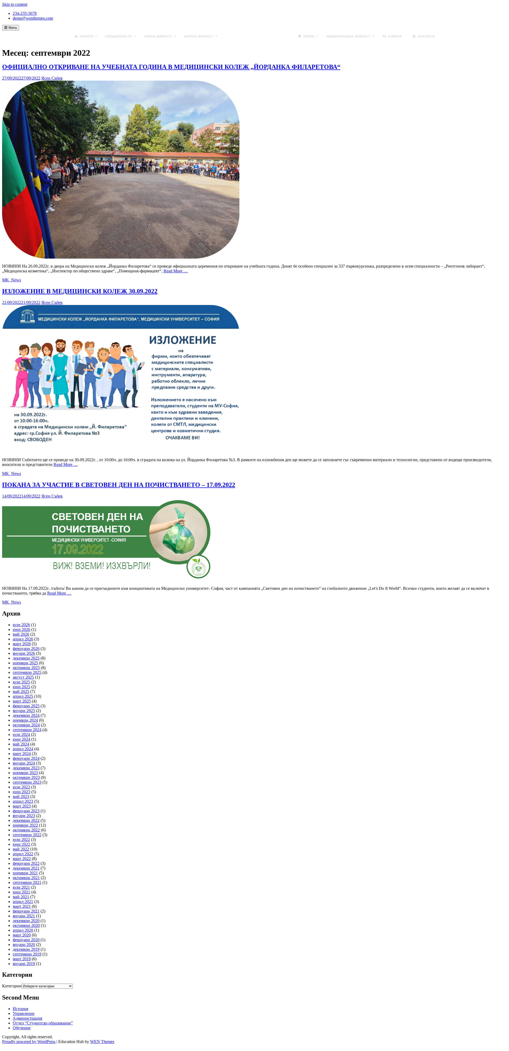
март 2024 (22, 753)
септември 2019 (27, 954)
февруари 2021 (26, 911)
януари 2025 (24, 710)
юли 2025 (21, 682)
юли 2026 (21, 624)
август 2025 (23, 677)
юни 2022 (21, 844)
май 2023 (21, 796)
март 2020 (22, 935)
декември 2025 (26, 658)
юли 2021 (21, 887)
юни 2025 (21, 686)
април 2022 (23, 854)
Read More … (176, 271)
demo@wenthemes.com (33, 18)
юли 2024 (21, 734)
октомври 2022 (26, 830)
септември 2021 (27, 882)
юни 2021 (21, 892)
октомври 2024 (26, 725)
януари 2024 (24, 763)
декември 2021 (26, 868)
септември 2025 (27, 672)
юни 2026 (21, 629)
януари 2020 (24, 944)
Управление (23, 1013)
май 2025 (21, 691)
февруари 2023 (26, 811)
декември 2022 (26, 820)
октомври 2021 (26, 877)
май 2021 (21, 897)
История (20, 1008)
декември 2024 (26, 715)
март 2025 (22, 701)
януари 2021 (24, 916)
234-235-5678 (25, 13)
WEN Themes (102, 1041)
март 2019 (22, 959)
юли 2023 (21, 787)
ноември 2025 (25, 663)
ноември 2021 (25, 873)
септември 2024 (27, 729)
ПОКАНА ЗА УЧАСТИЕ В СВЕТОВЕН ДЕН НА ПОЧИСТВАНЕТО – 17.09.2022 (118, 484)
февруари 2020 (26, 939)
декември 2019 (26, 949)
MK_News (11, 280)
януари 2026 (24, 653)
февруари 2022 (26, 863)
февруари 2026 (26, 648)
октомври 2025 (26, 667)
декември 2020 (26, 920)
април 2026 (23, 639)
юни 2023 (21, 792)
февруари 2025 (26, 706)
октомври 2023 (26, 777)
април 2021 (23, 901)
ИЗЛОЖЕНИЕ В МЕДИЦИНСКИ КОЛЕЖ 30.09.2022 (79, 291)
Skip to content (14, 4)
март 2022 (22, 858)
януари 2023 (24, 815)
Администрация (27, 1018)
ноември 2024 (25, 720)
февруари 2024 (26, 758)
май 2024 (21, 744)
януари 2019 (24, 963)
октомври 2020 (26, 925)
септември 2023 (27, 782)
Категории (11, 986)
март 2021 (22, 906)
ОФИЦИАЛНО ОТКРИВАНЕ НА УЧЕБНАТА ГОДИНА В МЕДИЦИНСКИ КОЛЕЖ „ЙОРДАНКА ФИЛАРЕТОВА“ (171, 66)
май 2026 (21, 634)
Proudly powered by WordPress (28, 1041)
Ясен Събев (52, 78)
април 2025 (23, 696)
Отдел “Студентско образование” (43, 1023)
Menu (12, 28)
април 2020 (23, 930)
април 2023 (23, 801)
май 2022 (21, 849)
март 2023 (22, 806)
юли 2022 (21, 839)
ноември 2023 (25, 772)
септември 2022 (27, 834)
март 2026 (22, 644)
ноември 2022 (25, 825)
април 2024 (23, 749)
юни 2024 (21, 739)
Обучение (21, 1028)
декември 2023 (26, 768)
